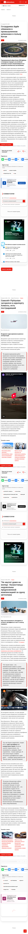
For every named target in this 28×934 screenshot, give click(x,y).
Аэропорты (14, 497)
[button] (23, 5)
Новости (8, 9)
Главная (3, 9)
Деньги (21, 880)
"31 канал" (22, 642)
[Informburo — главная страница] (9, 2)
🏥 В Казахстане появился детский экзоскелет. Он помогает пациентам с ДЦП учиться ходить (13, 255)
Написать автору (22, 40)
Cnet (21, 74)
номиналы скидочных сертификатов (11, 651)
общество (6, 889)
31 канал (6, 880)
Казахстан (6, 883)
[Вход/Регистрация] (23, 2)
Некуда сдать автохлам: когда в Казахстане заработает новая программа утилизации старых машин (20, 844)
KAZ (26, 2)
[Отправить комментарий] (24, 201)
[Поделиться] (25, 931)
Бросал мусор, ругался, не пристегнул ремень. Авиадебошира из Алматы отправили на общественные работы (20, 455)
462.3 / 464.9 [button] (7, 5)
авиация (23, 494)
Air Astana (17, 491)
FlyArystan (6, 497)
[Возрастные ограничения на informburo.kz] (20, 2)
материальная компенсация (11, 886)
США (15, 173)
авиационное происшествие (11, 494)
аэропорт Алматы (8, 491)
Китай (5, 170)
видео (22, 298)
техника (13, 889)
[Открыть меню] (2, 2)
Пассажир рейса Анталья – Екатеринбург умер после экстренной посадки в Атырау (7, 454)
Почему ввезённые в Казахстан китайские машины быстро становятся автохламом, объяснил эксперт (7, 844)
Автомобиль (14, 880)
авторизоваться (13, 197)
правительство (7, 173)
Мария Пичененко (15, 298)
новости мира (13, 170)
